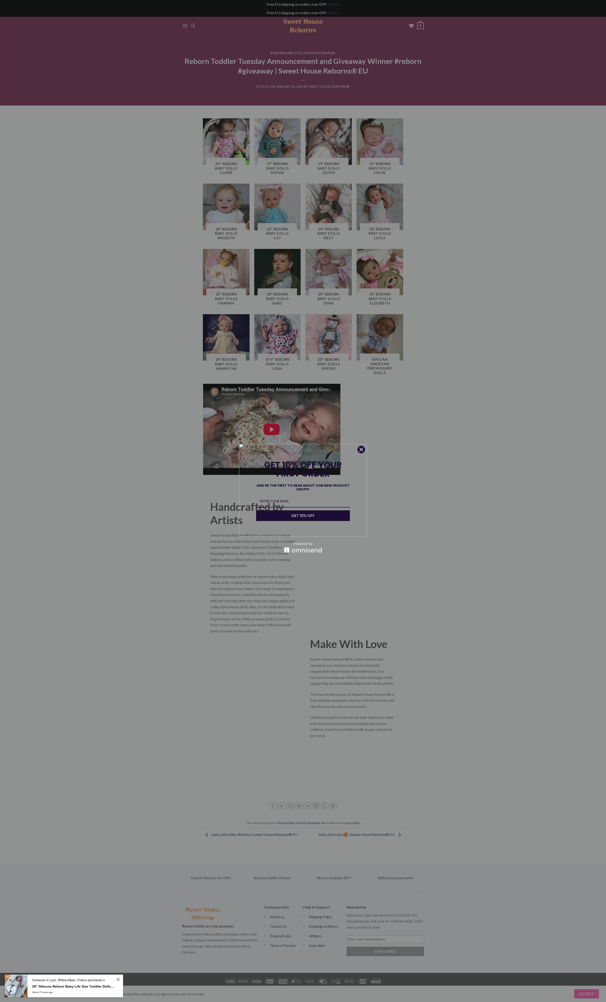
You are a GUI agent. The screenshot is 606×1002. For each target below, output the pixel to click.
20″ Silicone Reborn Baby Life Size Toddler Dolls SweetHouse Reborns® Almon (73, 986)
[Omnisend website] (303, 547)
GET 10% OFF (303, 515)
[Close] (361, 449)
